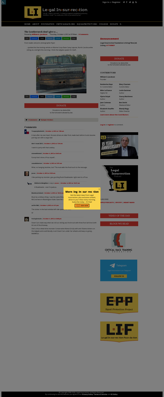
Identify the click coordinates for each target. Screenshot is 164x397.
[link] (82, 189)
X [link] (99, 189)
